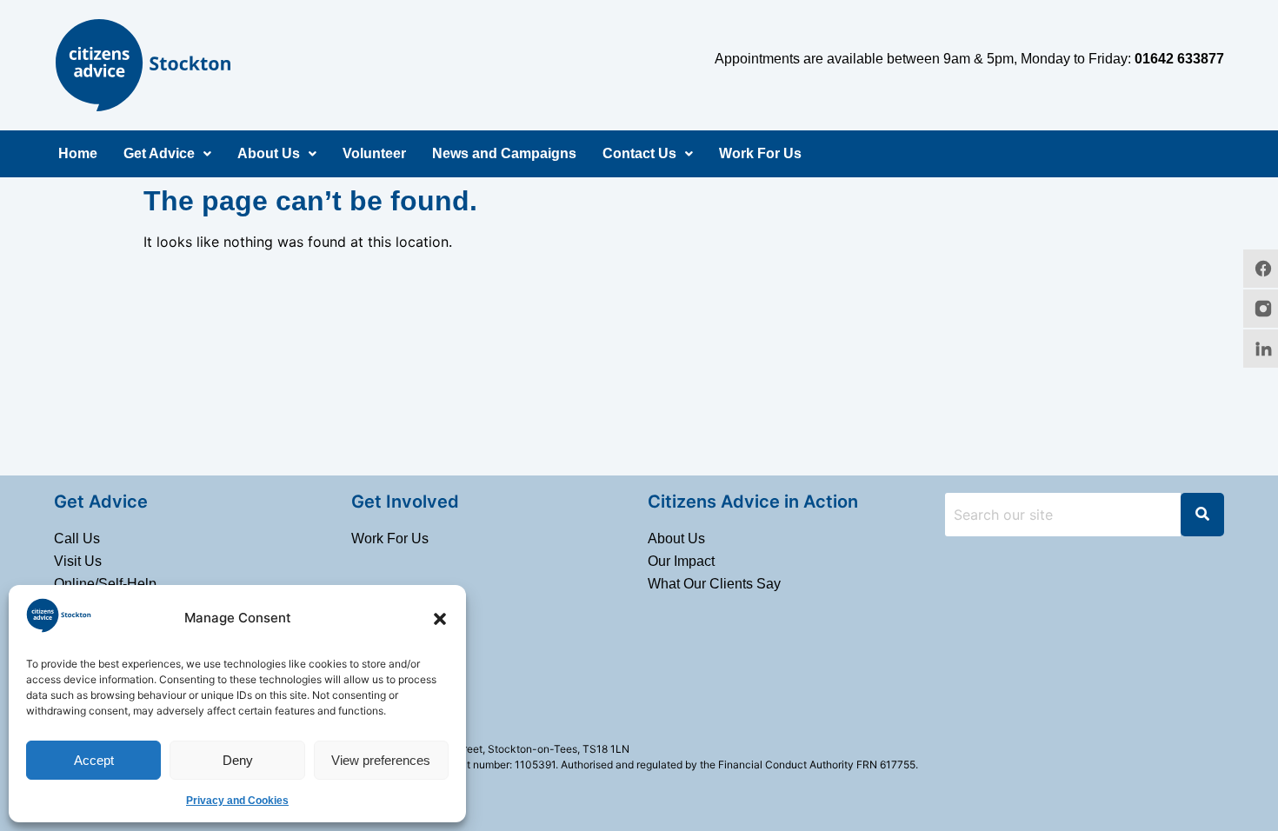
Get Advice (159, 153)
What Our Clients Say (714, 583)
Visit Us (78, 561)
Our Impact (681, 561)
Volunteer (374, 153)
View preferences (380, 760)
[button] (440, 619)
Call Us (77, 538)
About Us (268, 153)
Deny (238, 760)
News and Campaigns (504, 153)
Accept (94, 760)
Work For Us (760, 153)
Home (77, 153)
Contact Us (639, 153)
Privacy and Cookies (237, 800)
